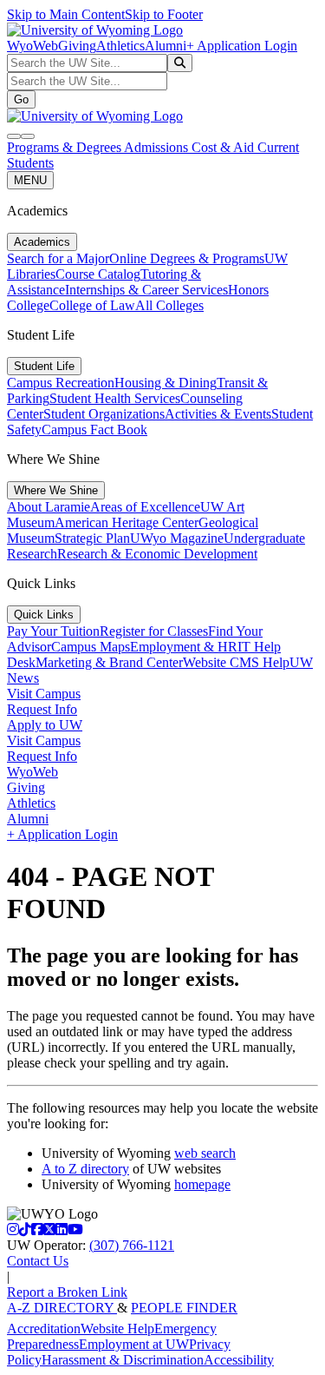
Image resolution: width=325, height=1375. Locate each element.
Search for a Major (58, 258)
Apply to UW (44, 724)
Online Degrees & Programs (186, 258)
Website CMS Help (236, 662)
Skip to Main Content (66, 14)
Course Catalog (97, 274)
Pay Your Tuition (53, 631)
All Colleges (169, 305)
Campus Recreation (60, 382)
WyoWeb (32, 45)
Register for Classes (154, 631)
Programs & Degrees (65, 147)
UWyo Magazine (177, 538)
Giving (77, 45)
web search (205, 1153)
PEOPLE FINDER (184, 1307)
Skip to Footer (164, 14)
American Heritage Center (126, 522)
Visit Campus (44, 693)
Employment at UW (134, 1344)
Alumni (165, 45)
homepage (202, 1184)
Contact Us (37, 1260)
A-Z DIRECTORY (62, 1307)
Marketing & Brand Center (109, 662)
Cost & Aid (224, 147)
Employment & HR (183, 646)
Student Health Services (114, 398)
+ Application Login (241, 45)
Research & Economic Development (157, 553)
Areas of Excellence (145, 506)
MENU (30, 180)
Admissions (158, 147)
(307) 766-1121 (131, 1245)
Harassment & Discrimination (123, 1359)
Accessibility (239, 1359)
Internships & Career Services (146, 289)
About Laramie (48, 506)
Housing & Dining (165, 382)
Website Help (117, 1328)
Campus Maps (90, 646)
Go (21, 99)
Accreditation (44, 1328)
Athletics (120, 45)
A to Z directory (85, 1168)
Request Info (42, 709)
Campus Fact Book (94, 429)
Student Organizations (104, 414)
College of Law (92, 305)
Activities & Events (218, 414)
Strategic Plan (92, 538)
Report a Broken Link (67, 1292)
